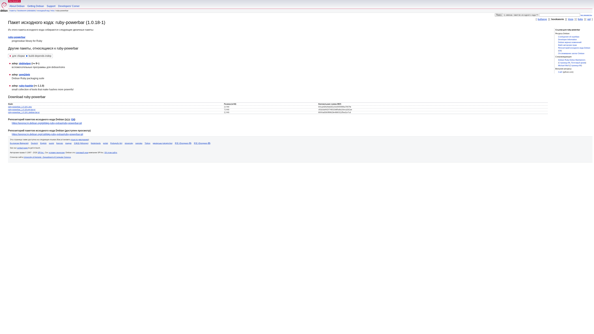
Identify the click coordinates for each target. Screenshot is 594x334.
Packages (14, 1)
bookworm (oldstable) (27, 11)
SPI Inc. (41, 153)
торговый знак (82, 153)
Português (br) (116, 143)
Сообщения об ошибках (568, 37)
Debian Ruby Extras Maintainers (571, 60)
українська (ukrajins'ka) (162, 143)
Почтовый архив (578, 63)
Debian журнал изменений (569, 42)
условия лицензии (57, 153)
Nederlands (96, 143)
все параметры (586, 15)
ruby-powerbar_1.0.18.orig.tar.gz (21, 110)
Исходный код (43, 11)
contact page (22, 148)
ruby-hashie (26, 85)
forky (580, 19)
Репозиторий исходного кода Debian (574, 48)
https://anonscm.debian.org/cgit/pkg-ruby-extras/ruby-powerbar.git (47, 134)
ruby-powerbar (16, 37)
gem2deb (24, 74)
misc (53, 11)
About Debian (17, 6)
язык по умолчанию (79, 140)
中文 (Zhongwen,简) (183, 143)
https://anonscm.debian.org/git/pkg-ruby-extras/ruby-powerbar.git (47, 123)
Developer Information (567, 40)
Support (51, 6)
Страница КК (564, 63)
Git (560, 51)
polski (105, 143)
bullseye (542, 19)
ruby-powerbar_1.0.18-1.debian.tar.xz (24, 112)
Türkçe (147, 143)
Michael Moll (563, 65)
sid (589, 19)
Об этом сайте (110, 153)
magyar (68, 143)
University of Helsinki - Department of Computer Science (47, 157)
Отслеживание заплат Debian (571, 53)
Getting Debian (35, 6)
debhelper (25, 63)
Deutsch (34, 143)
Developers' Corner (69, 6)
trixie (570, 19)
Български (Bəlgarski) (19, 143)
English (43, 143)
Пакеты (13, 11)
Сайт (560, 72)
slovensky (129, 143)
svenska (138, 143)
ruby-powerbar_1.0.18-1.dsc (20, 107)
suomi (51, 143)
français (59, 143)
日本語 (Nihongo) (81, 143)
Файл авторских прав (567, 45)
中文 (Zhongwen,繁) (202, 143)
